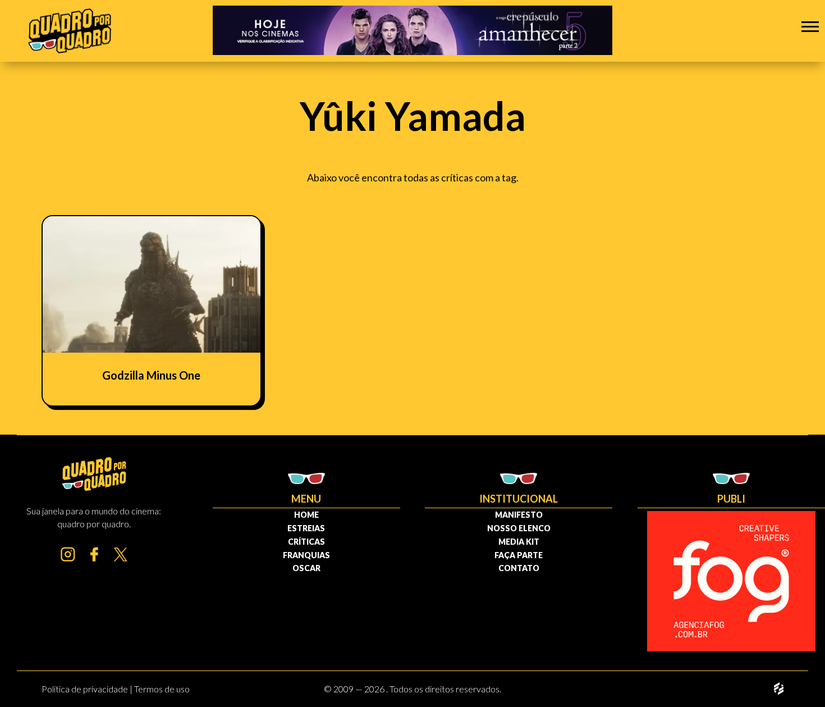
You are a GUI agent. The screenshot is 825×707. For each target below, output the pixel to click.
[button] (810, 26)
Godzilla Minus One (151, 375)
